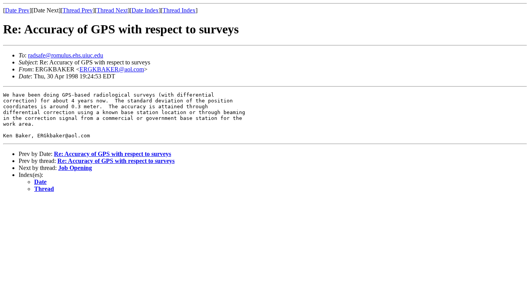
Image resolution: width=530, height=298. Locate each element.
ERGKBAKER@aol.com (112, 69)
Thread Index (179, 10)
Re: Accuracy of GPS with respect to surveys (112, 154)
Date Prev (17, 10)
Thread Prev (77, 10)
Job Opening (75, 168)
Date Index (145, 10)
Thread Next (112, 10)
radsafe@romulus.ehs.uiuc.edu (65, 55)
